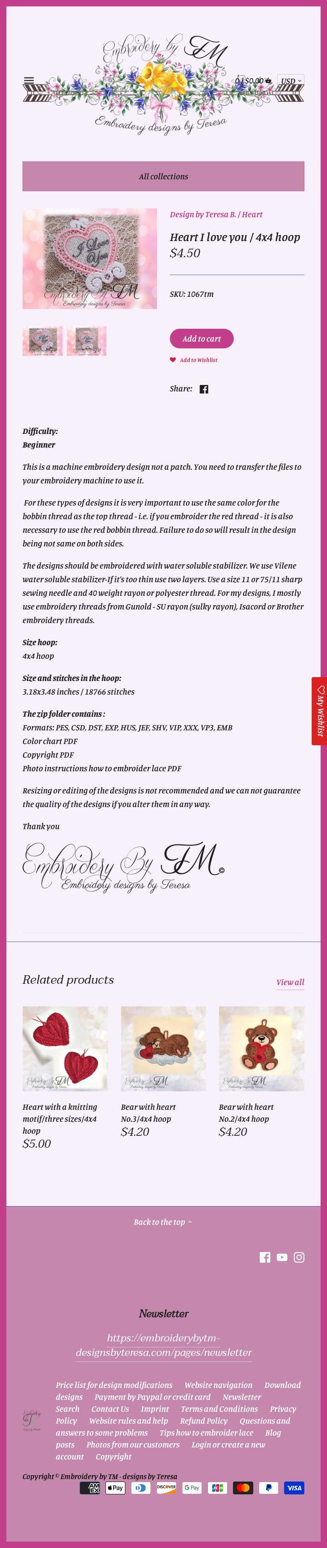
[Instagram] (299, 1256)
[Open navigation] (29, 80)
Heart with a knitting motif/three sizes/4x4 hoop (60, 1118)
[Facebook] (265, 1256)
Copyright (114, 1456)
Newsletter (242, 1396)
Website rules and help (128, 1420)
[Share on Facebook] (204, 387)
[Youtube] (282, 1256)
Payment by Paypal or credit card (153, 1396)
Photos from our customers (133, 1444)
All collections (163, 176)
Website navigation (218, 1384)
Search (68, 1408)
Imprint (155, 1408)
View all (290, 981)
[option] (42, 341)
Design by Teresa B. (203, 214)
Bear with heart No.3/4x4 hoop (148, 1112)
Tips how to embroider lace (206, 1432)
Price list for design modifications (114, 1384)
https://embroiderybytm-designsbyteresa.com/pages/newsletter (164, 1345)
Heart (252, 214)
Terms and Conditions (219, 1408)
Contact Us (110, 1408)
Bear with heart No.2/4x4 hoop (246, 1112)
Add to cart (202, 338)
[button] (194, 359)
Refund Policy (204, 1420)
